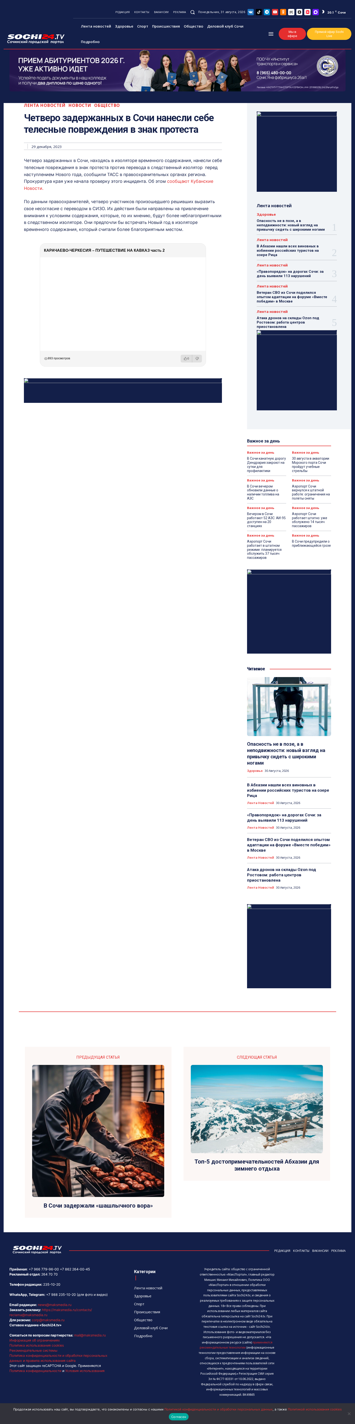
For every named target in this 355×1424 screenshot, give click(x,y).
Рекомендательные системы (33, 1350)
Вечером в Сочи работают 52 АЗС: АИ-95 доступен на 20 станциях (266, 520)
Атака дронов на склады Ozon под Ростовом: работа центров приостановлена (288, 322)
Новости (79, 105)
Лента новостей (44, 105)
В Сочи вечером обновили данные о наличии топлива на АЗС (263, 492)
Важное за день (260, 452)
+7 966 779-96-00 (44, 1269)
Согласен (178, 1417)
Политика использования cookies (36, 1345)
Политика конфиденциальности (35, 1371)
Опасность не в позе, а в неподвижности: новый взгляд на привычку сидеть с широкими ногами (291, 225)
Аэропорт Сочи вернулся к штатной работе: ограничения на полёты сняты (311, 492)
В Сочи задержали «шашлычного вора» (98, 1205)
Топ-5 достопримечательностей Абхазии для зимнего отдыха (256, 1165)
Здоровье (266, 214)
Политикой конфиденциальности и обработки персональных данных (218, 1409)
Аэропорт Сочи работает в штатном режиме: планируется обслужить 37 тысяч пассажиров (264, 549)
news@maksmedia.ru (54, 1305)
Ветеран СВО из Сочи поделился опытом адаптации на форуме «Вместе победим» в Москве (292, 296)
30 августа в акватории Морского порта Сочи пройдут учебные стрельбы (310, 464)
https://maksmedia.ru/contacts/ (67, 1310)
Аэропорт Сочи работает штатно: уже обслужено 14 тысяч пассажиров (309, 520)
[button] (192, 12)
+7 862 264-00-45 (75, 1269)
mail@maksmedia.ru (90, 1335)
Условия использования (85, 1371)
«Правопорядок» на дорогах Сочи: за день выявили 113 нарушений (290, 273)
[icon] (251, 12)
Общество (107, 105)
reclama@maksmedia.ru (28, 1315)
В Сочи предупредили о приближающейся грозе (311, 543)
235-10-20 (51, 1284)
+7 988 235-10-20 (61, 1294)
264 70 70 (49, 1274)
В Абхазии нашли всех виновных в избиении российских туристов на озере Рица (288, 250)
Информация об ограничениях (34, 1340)
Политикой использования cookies (315, 1409)
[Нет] (349, 1413)
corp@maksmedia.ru (48, 1320)
